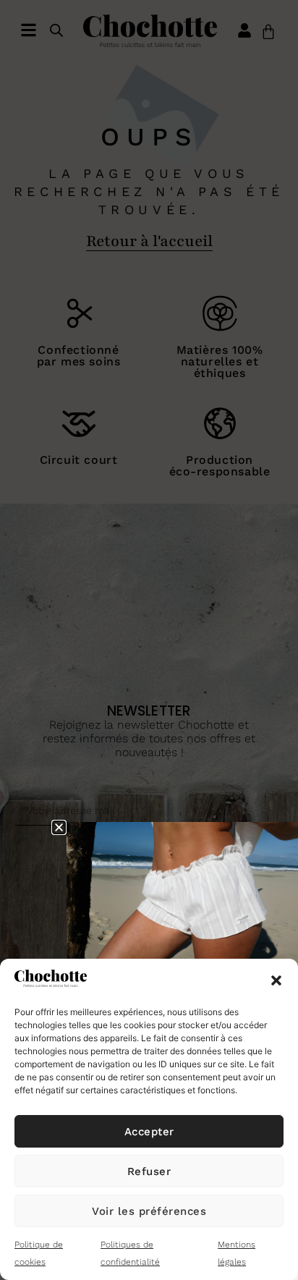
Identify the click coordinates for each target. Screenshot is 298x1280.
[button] (276, 980)
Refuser (149, 1171)
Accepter (149, 1131)
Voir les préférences (149, 1211)
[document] (149, 640)
